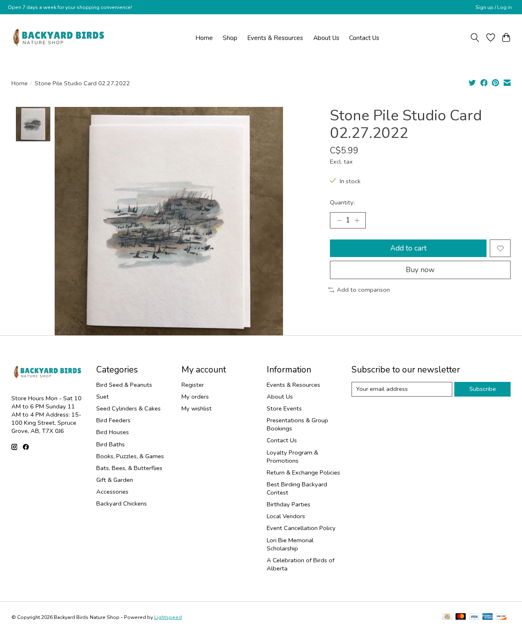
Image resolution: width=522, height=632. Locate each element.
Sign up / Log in (494, 7)
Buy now (420, 270)
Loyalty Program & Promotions (292, 456)
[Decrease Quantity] (339, 220)
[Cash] (447, 617)
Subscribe (482, 389)
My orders (195, 397)
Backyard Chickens (121, 503)
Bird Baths (110, 444)
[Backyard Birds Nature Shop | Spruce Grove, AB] (60, 37)
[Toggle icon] (474, 37)
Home (204, 37)
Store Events (284, 408)
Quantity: (342, 202)
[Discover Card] (501, 617)
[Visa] (474, 617)
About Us (326, 37)
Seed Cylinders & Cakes (128, 408)
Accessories (112, 492)
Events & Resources (275, 37)
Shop (230, 37)
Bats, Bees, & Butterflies (129, 468)
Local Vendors (286, 516)
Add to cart (408, 248)
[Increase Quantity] (357, 220)
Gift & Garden (114, 480)
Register (192, 385)
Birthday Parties (288, 504)
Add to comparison (363, 290)
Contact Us (364, 37)
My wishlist (196, 408)
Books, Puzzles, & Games (130, 456)
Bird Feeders (113, 420)
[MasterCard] (461, 617)
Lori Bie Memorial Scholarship (290, 544)
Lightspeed (168, 617)
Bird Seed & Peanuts (124, 385)
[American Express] (487, 617)
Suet (102, 397)
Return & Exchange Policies (303, 472)
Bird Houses (112, 432)
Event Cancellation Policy (301, 528)
